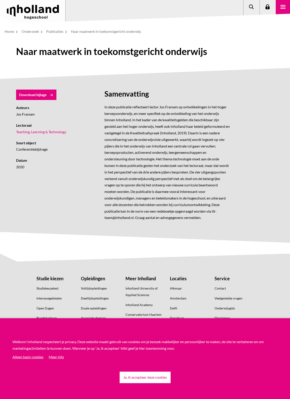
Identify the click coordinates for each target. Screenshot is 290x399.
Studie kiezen (49, 278)
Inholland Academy (139, 305)
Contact (220, 288)
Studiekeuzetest (47, 288)
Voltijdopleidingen (94, 288)
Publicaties (55, 31)
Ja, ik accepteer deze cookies (145, 377)
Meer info (56, 357)
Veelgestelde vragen (228, 298)
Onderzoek (31, 31)
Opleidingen (93, 278)
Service (222, 278)
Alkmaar (176, 288)
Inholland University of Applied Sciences (142, 291)
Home (10, 31)
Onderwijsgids (225, 308)
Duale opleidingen (93, 308)
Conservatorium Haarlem (144, 314)
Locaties (178, 278)
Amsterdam (178, 298)
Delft (173, 308)
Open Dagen (45, 308)
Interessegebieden (49, 298)
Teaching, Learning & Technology (41, 132)
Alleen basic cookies (28, 357)
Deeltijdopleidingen (95, 298)
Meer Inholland (141, 278)
